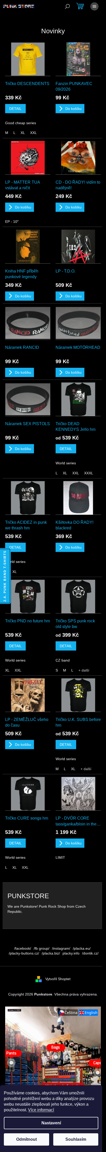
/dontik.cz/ (90, 953)
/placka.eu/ (82, 948)
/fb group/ (41, 948)
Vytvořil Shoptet (57, 979)
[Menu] (94, 6)
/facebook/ (22, 948)
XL (23, 133)
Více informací (41, 1110)
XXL (33, 133)
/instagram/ (61, 948)
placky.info (71, 953)
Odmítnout (26, 1139)
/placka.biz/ (51, 953)
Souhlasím (75, 1139)
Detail (15, 109)
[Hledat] (67, 6)
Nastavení (51, 1123)
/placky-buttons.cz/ (24, 953)
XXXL (88, 473)
